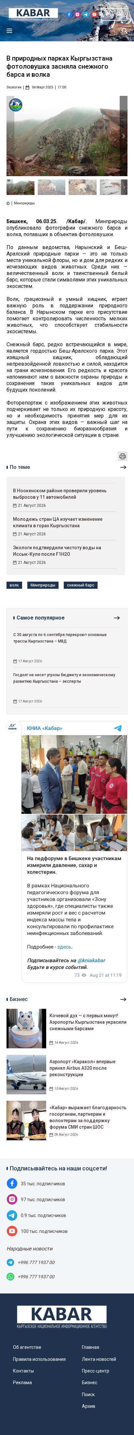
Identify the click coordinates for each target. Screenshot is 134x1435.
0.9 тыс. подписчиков (43, 1215)
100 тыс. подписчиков (44, 1231)
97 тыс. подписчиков (43, 1199)
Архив (88, 1406)
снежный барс (80, 585)
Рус (110, 14)
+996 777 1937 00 (36, 1262)
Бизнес (89, 1382)
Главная (90, 1347)
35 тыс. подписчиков (43, 1183)
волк (14, 585)
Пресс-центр (95, 1370)
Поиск (88, 1394)
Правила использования (39, 1359)
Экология (14, 87)
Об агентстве (27, 1347)
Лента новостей (99, 1359)
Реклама (22, 1382)
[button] (123, 136)
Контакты (23, 1370)
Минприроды (43, 585)
